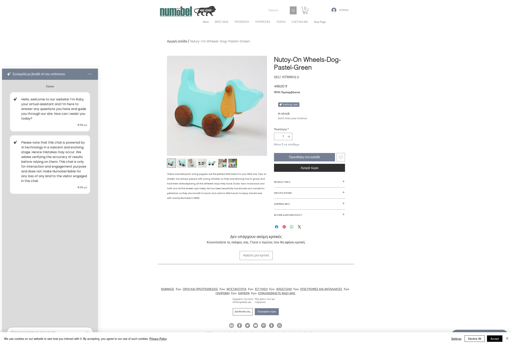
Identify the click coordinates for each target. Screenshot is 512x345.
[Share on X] (299, 226)
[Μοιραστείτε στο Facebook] (276, 226)
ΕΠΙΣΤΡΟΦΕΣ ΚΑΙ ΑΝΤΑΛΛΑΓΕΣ (321, 289)
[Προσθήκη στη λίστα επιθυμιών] (341, 157)
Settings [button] (456, 339)
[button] (300, 22)
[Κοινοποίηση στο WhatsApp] (291, 226)
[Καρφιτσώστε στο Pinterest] (284, 226)
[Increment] (289, 136)
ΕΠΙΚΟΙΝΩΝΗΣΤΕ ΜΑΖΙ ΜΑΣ (276, 293)
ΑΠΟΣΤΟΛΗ (284, 289)
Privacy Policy (158, 339)
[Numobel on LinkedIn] (231, 325)
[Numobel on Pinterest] (263, 325)
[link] (305, 10)
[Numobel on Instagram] (279, 325)
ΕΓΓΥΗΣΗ (261, 289)
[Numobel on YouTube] (255, 325)
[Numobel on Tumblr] (271, 325)
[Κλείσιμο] (507, 338)
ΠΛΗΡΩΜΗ (223, 293)
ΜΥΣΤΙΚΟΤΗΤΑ (236, 289)
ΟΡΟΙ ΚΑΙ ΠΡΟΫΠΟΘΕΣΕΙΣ (200, 289)
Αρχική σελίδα (177, 41)
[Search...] (293, 10)
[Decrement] (277, 136)
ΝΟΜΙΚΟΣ (167, 289)
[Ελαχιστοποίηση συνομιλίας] (90, 74)
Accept (494, 339)
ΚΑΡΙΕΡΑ (244, 293)
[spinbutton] (283, 136)
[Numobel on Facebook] (239, 325)
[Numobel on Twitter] (247, 325)
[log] (50, 202)
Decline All (474, 339)
